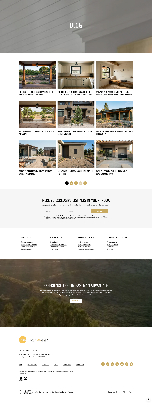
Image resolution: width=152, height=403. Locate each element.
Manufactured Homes (57, 247)
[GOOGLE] (131, 364)
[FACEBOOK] (103, 364)
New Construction (84, 244)
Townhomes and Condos (58, 244)
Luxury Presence (68, 392)
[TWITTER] (117, 364)
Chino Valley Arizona (28, 247)
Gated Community (84, 247)
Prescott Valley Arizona (29, 244)
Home (20, 364)
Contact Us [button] (76, 301)
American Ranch (112, 244)
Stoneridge (110, 247)
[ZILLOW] (122, 364)
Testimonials (67, 364)
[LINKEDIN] (107, 364)
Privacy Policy (71, 218)
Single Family (54, 242)
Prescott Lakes (112, 242)
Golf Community (83, 242)
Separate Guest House (86, 249)
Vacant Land (54, 249)
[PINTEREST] (126, 364)
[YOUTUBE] (112, 364)
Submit (99, 211)
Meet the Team (32, 364)
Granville (110, 249)
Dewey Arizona (26, 249)
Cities (56, 364)
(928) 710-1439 (24, 354)
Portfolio (45, 364)
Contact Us (80, 364)
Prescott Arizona (27, 242)
